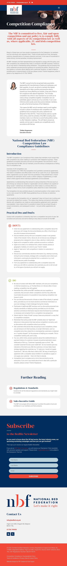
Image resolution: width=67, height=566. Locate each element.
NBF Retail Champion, (21, 448)
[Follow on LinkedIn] (8, 534)
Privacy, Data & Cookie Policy (29, 558)
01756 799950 (12, 529)
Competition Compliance (14, 556)
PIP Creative (22, 561)
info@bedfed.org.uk (43, 450)
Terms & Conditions (13, 558)
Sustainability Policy (29, 556)
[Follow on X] (12, 534)
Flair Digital (30, 561)
